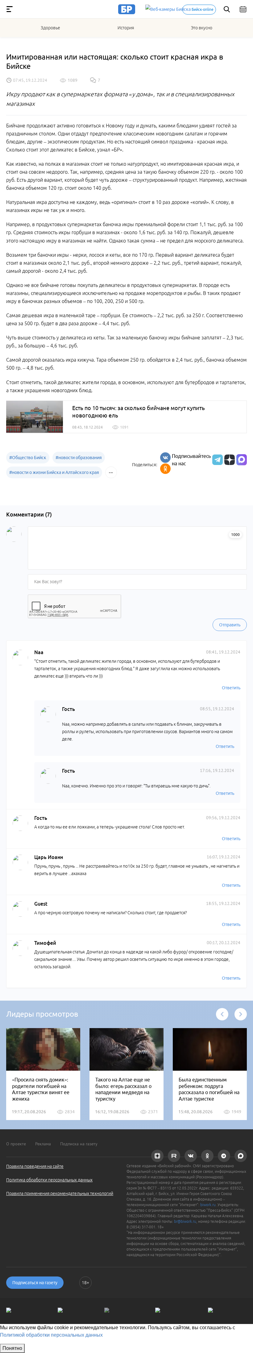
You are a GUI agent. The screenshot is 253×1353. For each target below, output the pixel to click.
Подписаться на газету (34, 1282)
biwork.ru (208, 1205)
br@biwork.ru (185, 1221)
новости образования (79, 457)
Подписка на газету (78, 1144)
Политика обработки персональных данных (49, 1179)
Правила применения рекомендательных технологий (59, 1193)
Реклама (43, 1144)
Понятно (12, 1348)
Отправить (229, 624)
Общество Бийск (27, 457)
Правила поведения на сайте (35, 1166)
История (126, 27)
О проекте (16, 1144)
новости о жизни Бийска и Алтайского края (54, 472)
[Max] (241, 459)
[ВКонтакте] (165, 457)
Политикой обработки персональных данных (51, 1335)
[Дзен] (229, 459)
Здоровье (50, 27)
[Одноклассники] (165, 468)
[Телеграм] (217, 459)
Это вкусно (201, 27)
